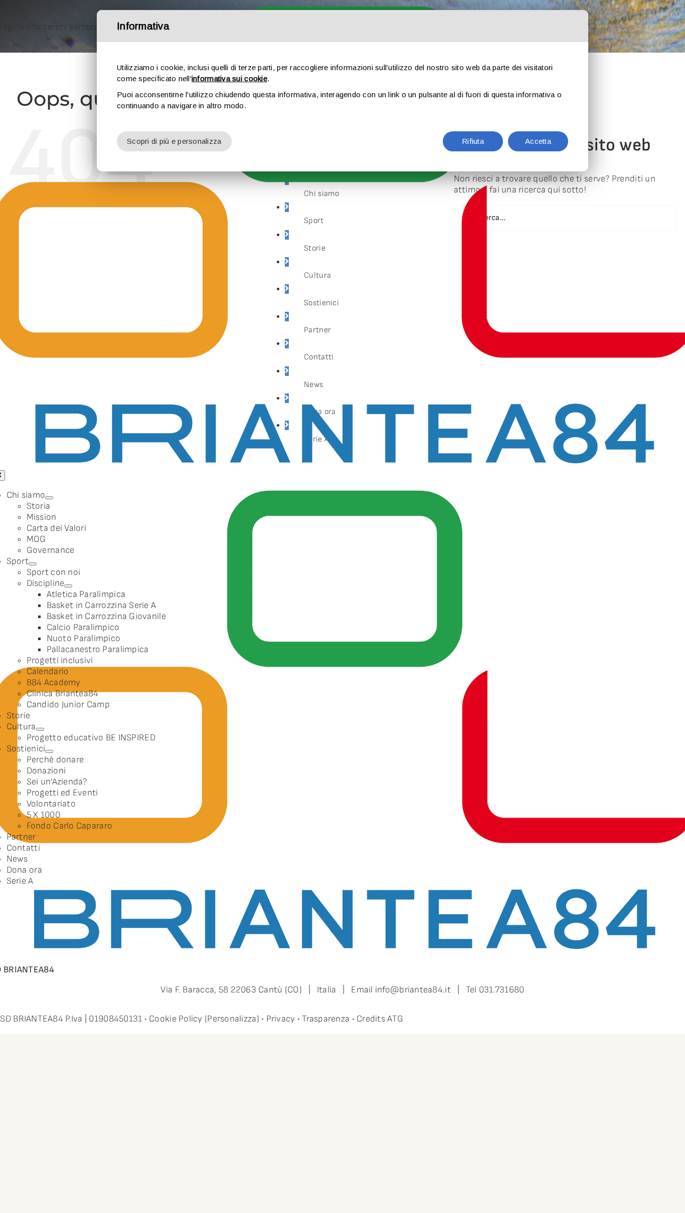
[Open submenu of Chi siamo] (49, 497)
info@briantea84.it (413, 989)
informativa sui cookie (229, 78)
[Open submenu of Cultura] (40, 729)
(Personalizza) (232, 1019)
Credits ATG (380, 1019)
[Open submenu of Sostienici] (49, 751)
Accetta (538, 141)
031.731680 (502, 989)
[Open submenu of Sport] (33, 563)
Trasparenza (326, 1019)
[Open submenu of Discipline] (68, 585)
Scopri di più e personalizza (174, 141)
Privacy (280, 1019)
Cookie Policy (176, 1019)
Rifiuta (473, 141)
